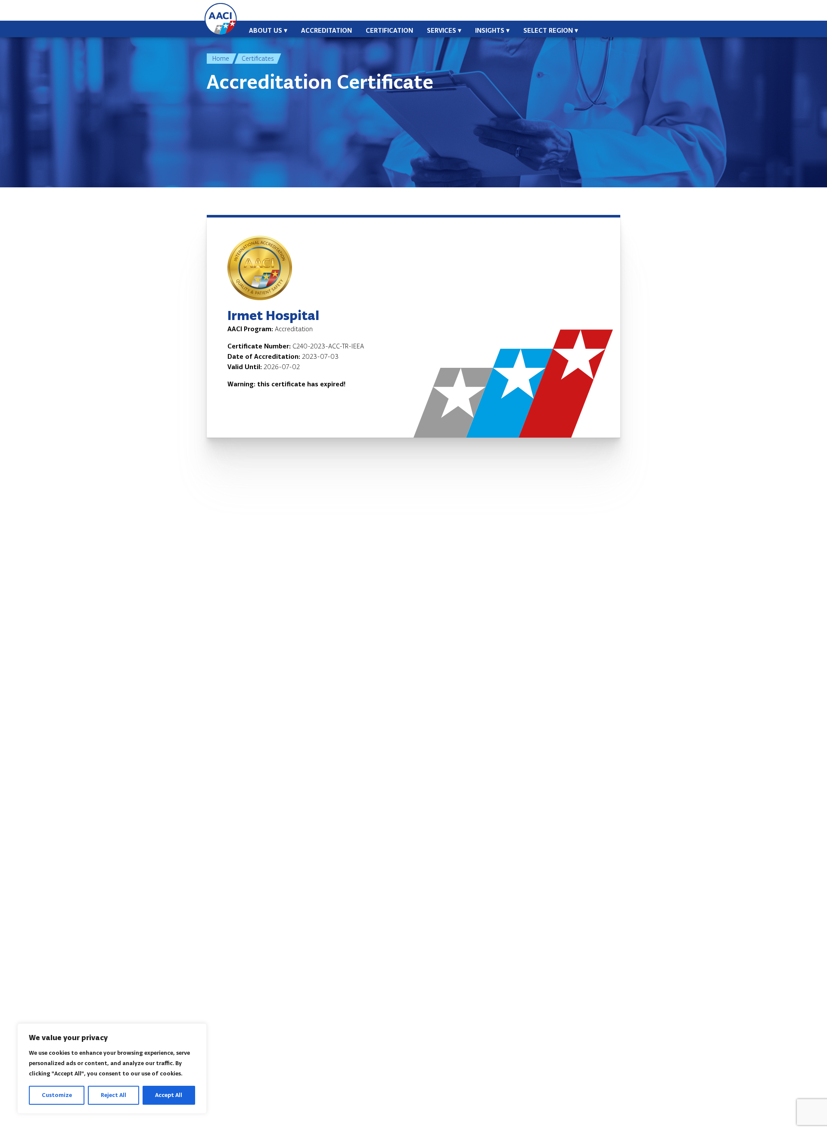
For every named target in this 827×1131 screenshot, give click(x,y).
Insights (489, 30)
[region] (112, 1068)
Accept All (168, 1095)
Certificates (258, 58)
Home (220, 58)
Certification (389, 30)
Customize (57, 1095)
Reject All (113, 1095)
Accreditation (326, 30)
